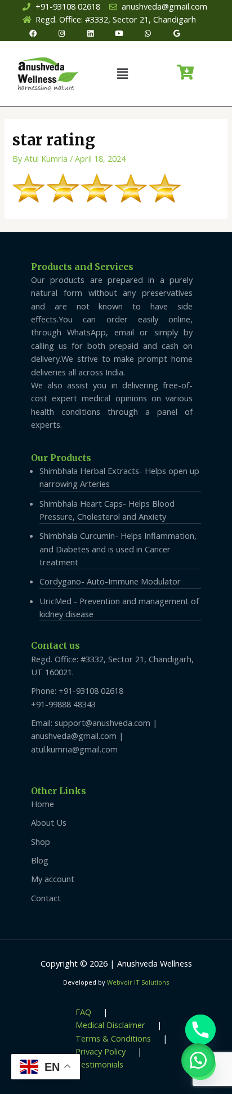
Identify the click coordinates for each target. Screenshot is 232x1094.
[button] (122, 73)
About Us (48, 822)
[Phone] (200, 1030)
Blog (39, 860)
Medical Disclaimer (110, 1024)
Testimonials (99, 1064)
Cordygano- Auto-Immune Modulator (110, 581)
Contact (46, 897)
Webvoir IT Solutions (138, 982)
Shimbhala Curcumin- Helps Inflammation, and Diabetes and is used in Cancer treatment (118, 549)
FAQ (83, 1011)
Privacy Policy (100, 1051)
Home (42, 803)
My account (52, 878)
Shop (40, 841)
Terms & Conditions (113, 1038)
